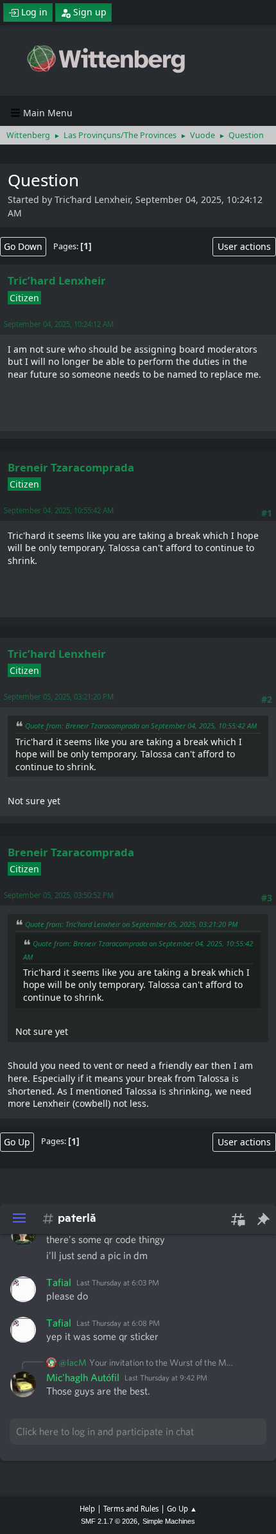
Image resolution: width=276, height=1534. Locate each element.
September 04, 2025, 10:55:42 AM (59, 510)
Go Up (17, 1142)
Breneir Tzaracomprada (71, 467)
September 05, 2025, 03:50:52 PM (59, 895)
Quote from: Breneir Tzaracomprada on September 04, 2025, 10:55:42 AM (141, 725)
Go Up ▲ (182, 1508)
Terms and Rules (131, 1508)
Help (87, 1508)
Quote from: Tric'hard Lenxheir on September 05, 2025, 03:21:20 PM (131, 924)
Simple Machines (168, 1521)
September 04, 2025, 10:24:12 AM (59, 324)
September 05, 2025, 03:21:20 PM (59, 696)
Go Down (23, 246)
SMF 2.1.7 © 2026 (109, 1521)
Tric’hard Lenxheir (57, 280)
